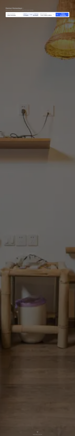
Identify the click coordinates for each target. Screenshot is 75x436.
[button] (66, 2)
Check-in (25, 13)
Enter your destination (11, 13)
